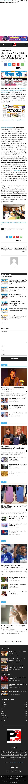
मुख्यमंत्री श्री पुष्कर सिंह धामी (7, 127)
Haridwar (3, 720)
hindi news (17, 229)
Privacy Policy (11, 778)
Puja (3, 61)
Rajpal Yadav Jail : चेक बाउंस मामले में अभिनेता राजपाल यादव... (12, 389)
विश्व (1, 709)
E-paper (2, 776)
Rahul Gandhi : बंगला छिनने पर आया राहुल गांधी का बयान (12, 120)
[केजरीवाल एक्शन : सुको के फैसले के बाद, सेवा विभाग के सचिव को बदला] (4, 310)
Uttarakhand (4, 704)
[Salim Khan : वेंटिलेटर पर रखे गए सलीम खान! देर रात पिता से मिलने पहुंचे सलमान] (4, 414)
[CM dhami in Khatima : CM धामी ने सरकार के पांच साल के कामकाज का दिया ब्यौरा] (4, 686)
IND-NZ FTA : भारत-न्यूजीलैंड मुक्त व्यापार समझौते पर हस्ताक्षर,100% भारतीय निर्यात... (13, 448)
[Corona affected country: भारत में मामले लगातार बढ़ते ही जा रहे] (4, 679)
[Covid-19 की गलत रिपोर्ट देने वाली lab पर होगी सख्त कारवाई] (4, 693)
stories (9, 50)
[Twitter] (16, 771)
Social (18, 776)
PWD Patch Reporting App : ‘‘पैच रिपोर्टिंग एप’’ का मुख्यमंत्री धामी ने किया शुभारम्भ (18, 281)
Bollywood (3, 715)
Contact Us (23, 776)
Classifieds (13, 776)
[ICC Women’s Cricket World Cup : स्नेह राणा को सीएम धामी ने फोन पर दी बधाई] (4, 593)
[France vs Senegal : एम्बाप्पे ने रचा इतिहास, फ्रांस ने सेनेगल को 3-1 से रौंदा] (4, 579)
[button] (26, 45)
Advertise (8, 776)
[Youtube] (20, 771)
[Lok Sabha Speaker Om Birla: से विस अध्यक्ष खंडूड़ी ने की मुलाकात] (4, 653)
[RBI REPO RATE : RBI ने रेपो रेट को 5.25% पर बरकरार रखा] (4, 466)
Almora (2, 713)
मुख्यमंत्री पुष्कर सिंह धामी (5, 230)
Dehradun (3, 706)
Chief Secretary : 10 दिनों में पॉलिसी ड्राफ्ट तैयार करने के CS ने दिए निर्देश (20, 250)
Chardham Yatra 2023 (9, 229)
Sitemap (17, 778)
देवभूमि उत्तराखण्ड (4, 92)
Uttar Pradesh (4, 718)
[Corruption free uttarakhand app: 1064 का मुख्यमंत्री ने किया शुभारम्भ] (4, 668)
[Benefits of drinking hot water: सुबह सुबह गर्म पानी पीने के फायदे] (14, 614)
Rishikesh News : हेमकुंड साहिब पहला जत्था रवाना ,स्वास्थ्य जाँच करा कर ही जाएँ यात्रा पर (18, 289)
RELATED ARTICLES (6, 274)
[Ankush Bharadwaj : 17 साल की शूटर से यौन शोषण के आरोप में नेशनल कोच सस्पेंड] (4, 586)
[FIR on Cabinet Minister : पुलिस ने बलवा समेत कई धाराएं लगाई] (4, 317)
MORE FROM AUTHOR (7, 276)
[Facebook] (7, 771)
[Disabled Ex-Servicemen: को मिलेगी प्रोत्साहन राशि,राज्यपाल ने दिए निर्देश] (4, 660)
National (3, 702)
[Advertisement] (14, 19)
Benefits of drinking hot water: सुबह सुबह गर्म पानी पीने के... (13, 627)
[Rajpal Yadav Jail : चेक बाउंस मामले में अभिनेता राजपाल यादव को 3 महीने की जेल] (14, 377)
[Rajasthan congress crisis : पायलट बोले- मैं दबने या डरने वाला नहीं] (4, 296)
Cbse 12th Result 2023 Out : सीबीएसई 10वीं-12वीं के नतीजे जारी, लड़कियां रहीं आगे (17, 303)
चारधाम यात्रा (17, 170)
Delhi (2, 711)
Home (1, 0)
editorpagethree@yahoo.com (17, 762)
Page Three (3, 629)
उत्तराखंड (22, 229)
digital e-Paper (7, 0)
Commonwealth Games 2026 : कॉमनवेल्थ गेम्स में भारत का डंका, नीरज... (12, 566)
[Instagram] (12, 771)
